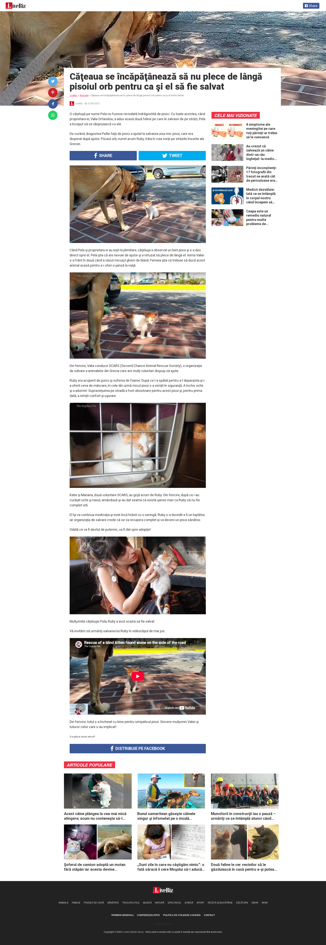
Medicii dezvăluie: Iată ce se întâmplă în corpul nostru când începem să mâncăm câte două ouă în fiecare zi (261, 196)
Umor (254, 902)
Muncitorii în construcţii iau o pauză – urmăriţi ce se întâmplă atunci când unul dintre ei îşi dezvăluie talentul (243, 816)
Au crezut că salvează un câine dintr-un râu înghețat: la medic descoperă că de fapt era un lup (260, 152)
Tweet (175, 155)
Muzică (147, 902)
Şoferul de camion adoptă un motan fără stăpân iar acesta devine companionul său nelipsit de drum (94, 867)
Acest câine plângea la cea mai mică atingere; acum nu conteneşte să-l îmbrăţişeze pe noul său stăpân (95, 816)
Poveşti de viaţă (94, 902)
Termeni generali (122, 915)
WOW (265, 902)
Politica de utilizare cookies (182, 915)
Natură (159, 902)
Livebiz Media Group (133, 931)
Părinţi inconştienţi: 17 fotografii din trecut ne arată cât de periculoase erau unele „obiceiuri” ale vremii (261, 174)
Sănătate (113, 902)
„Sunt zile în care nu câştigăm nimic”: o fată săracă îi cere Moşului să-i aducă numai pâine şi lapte (170, 867)
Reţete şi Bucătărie (220, 902)
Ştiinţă (189, 902)
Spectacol (174, 902)
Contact (209, 915)
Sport (200, 902)
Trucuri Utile (131, 902)
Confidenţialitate (148, 915)
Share (105, 155)
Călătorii (242, 902)
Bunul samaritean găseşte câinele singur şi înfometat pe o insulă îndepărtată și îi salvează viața (166, 816)
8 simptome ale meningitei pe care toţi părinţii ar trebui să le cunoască (261, 130)
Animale (63, 902)
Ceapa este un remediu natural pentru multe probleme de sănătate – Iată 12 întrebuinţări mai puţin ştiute (260, 217)
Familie (76, 902)
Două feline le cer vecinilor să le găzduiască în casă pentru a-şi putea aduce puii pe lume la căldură (242, 867)
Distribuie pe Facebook (140, 748)
